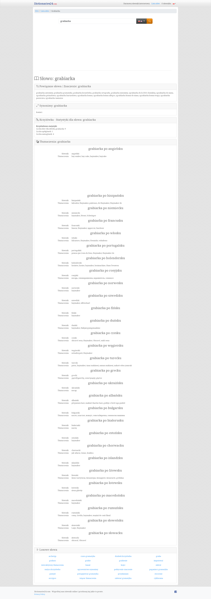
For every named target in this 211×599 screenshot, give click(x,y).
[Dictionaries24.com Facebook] (176, 591)
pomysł (52, 574)
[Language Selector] (174, 3)
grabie (88, 560)
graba (158, 556)
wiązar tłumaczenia (88, 578)
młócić (158, 565)
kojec (123, 565)
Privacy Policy (39, 594)
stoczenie (158, 574)
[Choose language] (141, 21)
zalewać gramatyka (123, 578)
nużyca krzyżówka (52, 569)
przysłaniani (123, 574)
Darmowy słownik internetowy (137, 3)
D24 (36, 11)
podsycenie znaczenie (123, 569)
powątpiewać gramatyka (87, 574)
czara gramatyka (88, 556)
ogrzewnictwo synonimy (87, 569)
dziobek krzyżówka (123, 556)
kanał (87, 565)
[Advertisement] (105, 48)
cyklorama (158, 578)
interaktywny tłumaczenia (52, 565)
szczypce (52, 578)
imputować (158, 560)
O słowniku (166, 3)
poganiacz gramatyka (158, 569)
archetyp (52, 556)
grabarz (52, 560)
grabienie (123, 560)
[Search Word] (150, 21)
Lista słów (155, 3)
